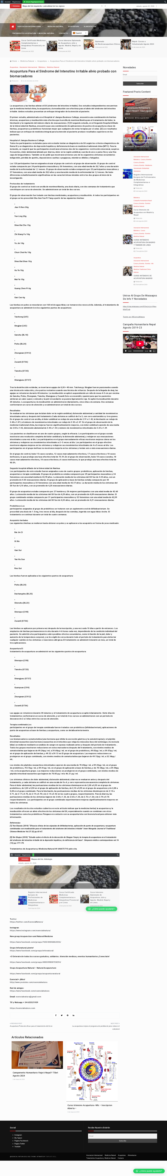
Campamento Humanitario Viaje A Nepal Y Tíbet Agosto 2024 (138, 111)
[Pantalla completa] (154, 351)
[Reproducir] (126, 351)
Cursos (143, 230)
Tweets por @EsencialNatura (134, 317)
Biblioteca (42, 67)
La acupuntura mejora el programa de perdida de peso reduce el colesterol (95, 1027)
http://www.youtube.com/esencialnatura (28, 982)
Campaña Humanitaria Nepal (143, 200)
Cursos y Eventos (146, 159)
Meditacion (148, 165)
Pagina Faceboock (21, 1141)
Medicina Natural (56, 26)
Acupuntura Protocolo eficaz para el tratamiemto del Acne (31, 1026)
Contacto (63, 33)
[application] (140, 343)
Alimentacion (90, 26)
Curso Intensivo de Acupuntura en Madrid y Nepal (144, 212)
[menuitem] (2, 2)
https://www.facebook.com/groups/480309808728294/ (35, 962)
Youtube (17, 1146)
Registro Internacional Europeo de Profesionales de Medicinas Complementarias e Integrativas (145, 180)
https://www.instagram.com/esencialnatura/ (30, 930)
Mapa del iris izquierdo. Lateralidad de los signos (44, 6)
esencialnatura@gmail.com (28, 997)
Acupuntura (73, 26)
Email (125, 74)
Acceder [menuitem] (8, 2)
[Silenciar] (150, 351)
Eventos (147, 203)
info (152, 263)
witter (14, 919)
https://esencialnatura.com (22, 1008)
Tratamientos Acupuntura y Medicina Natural (33, 33)
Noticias (136, 272)
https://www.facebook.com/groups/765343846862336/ (35, 942)
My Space (18, 1138)
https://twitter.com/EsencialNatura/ (26, 922)
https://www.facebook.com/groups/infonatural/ (32, 950)
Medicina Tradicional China (142, 269)
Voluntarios (137, 171)
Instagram (18, 1135)
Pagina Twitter (19, 1144)
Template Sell (51, 1156)
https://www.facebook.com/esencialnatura (29, 991)
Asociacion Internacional (29, 26)
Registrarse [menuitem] (16, 2)
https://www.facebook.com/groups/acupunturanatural (35, 973)
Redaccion (15, 81)
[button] (149, 1171)
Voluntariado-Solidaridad (141, 168)
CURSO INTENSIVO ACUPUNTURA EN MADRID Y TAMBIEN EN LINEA (144, 242)
